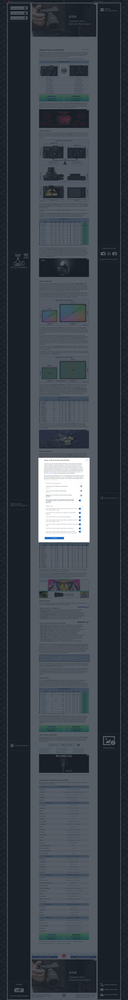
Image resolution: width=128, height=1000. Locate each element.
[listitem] (64, 483)
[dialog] (64, 500)
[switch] (80, 486)
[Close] (87, 460)
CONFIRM (54, 538)
